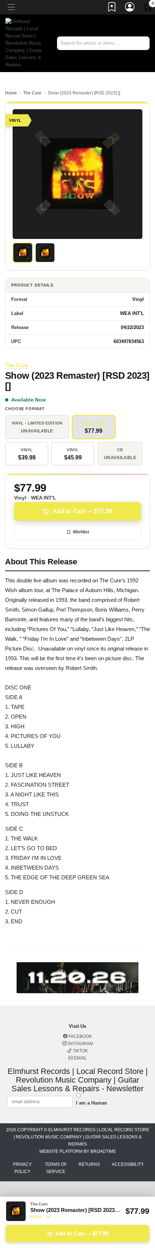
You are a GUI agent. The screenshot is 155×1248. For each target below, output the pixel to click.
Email (80, 1058)
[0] (148, 8)
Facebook (79, 1036)
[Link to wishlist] (112, 8)
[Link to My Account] (130, 8)
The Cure (32, 93)
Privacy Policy (22, 1168)
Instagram (80, 1043)
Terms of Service (56, 1168)
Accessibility (128, 1164)
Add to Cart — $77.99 (82, 511)
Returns (89, 1164)
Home (11, 93)
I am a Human (91, 1103)
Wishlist (81, 531)
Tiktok (80, 1050)
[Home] (25, 42)
